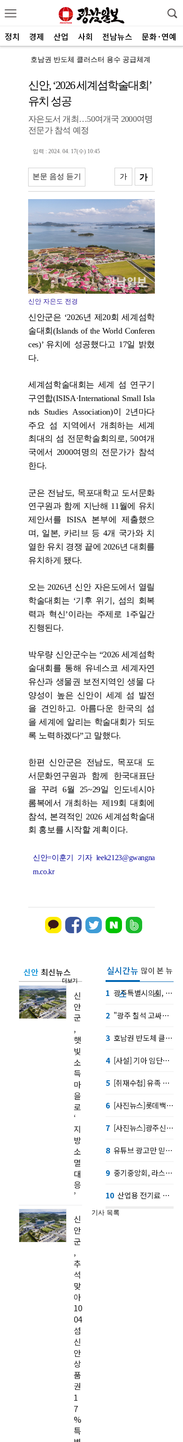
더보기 (69, 980)
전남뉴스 (117, 36)
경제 (36, 36)
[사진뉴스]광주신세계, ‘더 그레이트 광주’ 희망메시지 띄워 (140, 1127)
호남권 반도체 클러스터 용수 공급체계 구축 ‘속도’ (140, 1037)
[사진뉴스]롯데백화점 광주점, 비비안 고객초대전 (140, 1105)
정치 (12, 36)
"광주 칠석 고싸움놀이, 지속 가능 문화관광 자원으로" (140, 1015)
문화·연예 (159, 36)
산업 (61, 36)
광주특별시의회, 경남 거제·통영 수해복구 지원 (140, 992)
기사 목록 (106, 1212)
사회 (85, 36)
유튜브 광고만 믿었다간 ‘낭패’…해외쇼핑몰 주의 (140, 1150)
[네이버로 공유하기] (114, 931)
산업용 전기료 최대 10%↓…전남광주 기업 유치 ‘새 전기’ (140, 1195)
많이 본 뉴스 (157, 973)
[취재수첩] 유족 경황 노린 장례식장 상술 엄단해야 (140, 1082)
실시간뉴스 (122, 973)
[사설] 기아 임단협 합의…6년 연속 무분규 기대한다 (140, 1060)
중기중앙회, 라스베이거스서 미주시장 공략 (140, 1172)
